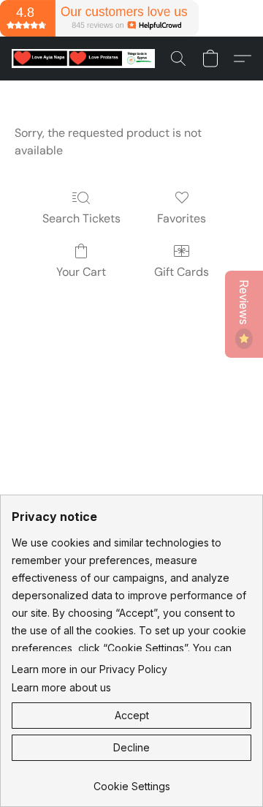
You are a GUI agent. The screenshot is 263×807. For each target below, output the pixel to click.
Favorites (181, 218)
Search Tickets (81, 218)
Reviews (244, 303)
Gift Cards (181, 271)
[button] (87, 58)
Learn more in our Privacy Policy (89, 669)
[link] (131, 781)
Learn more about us (61, 687)
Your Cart (81, 271)
